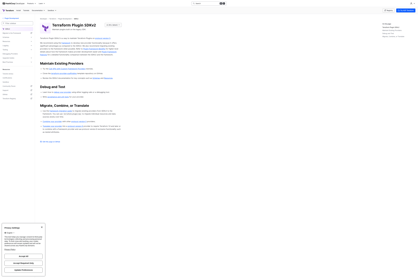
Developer (43, 19)
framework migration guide (61, 111)
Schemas (96, 78)
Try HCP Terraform (407, 10)
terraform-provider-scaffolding (64, 73)
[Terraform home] (8, 10)
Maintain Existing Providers (392, 30)
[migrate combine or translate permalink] (91, 106)
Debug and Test (388, 33)
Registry (390, 10)
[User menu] (412, 3)
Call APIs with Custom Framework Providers (67, 69)
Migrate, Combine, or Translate (393, 36)
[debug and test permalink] (67, 87)
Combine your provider (52, 121)
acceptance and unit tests (58, 97)
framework (66, 43)
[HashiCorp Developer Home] (14, 3)
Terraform (52, 19)
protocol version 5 (102, 38)
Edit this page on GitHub (51, 142)
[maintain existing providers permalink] (85, 63)
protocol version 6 (75, 126)
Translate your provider (52, 126)
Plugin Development (65, 19)
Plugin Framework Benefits (94, 49)
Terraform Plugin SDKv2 (390, 27)
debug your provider (62, 92)
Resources (108, 78)
